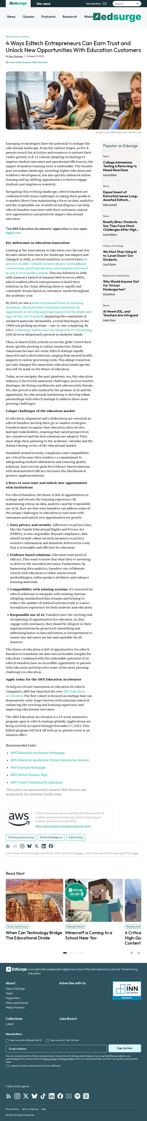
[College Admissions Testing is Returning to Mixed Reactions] (121, 166)
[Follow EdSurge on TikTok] (43, 1096)
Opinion (28, 17)
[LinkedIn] (44, 846)
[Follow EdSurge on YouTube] (69, 1096)
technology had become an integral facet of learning (52, 330)
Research (70, 17)
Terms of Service (30, 1109)
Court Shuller (109, 264)
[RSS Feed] (8, 846)
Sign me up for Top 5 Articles (64, 1040)
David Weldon (110, 175)
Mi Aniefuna (109, 294)
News (11, 17)
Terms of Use (49, 1058)
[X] (36, 846)
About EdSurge (15, 988)
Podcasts (48, 17)
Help (43, 1109)
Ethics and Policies (17, 1003)
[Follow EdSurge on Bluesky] (34, 1096)
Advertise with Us (72, 983)
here (80, 853)
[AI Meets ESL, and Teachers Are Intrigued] (121, 311)
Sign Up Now (124, 1048)
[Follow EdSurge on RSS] (8, 1096)
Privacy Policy (67, 1058)
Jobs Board (68, 1019)
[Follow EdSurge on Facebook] (60, 1096)
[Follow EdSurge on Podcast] (86, 1096)
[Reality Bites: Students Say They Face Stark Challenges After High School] (121, 226)
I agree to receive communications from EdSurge (35, 1065)
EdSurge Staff (110, 204)
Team (9, 993)
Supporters (13, 998)
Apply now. (14, 233)
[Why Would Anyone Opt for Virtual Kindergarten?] (121, 286)
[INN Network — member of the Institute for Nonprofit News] (127, 990)
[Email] (15, 846)
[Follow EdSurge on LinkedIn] (51, 1096)
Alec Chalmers (16, 56)
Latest (10, 1024)
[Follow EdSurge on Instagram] (17, 1096)
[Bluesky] (29, 846)
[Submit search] (138, 3)
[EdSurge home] (18, 3)
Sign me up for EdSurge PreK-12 (26, 1040)
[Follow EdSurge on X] (26, 1096)
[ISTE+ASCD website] (43, 3)
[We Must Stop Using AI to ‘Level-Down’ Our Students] (121, 256)
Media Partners (15, 1007)
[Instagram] (22, 846)
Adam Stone (109, 320)
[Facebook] (51, 846)
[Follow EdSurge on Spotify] (77, 1096)
